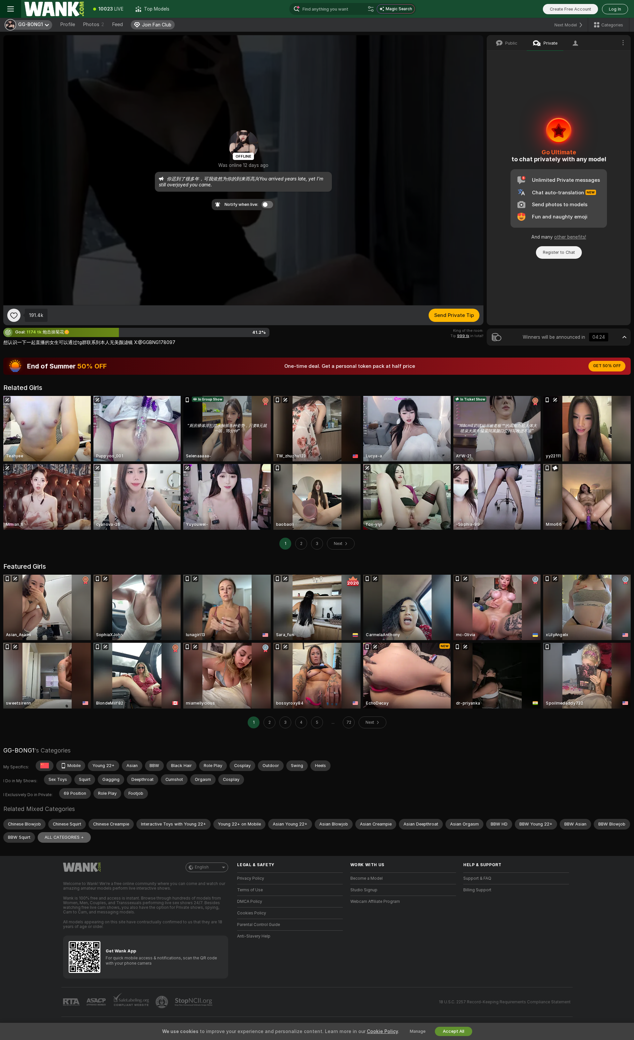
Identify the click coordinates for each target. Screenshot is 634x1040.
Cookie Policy (382, 1031)
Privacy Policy (250, 878)
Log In (615, 9)
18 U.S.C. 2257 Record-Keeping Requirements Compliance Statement (505, 1002)
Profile (67, 24)
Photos (93, 24)
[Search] (370, 9)
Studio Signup (363, 890)
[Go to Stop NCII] (194, 1002)
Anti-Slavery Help (253, 936)
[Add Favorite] (13, 315)
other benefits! (570, 237)
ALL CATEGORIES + (64, 837)
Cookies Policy (251, 913)
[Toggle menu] (10, 9)
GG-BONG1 (18, 750)
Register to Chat (559, 252)
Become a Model (366, 878)
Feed (117, 24)
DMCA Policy (249, 901)
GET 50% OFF (607, 366)
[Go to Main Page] (54, 9)
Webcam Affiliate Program (375, 901)
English (202, 867)
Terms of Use (250, 890)
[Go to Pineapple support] (162, 1002)
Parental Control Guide (258, 924)
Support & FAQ (477, 878)
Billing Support (477, 890)
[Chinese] (44, 765)
